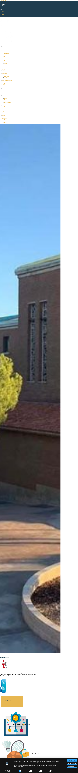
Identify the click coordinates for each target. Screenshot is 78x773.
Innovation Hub (5, 50)
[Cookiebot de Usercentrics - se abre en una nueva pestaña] (7, 771)
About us (4, 46)
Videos (5, 54)
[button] (23, 9)
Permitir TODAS (72, 760)
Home (3, 45)
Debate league (5, 52)
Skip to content (3, 0)
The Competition (7, 59)
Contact (3, 4)
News (3, 2)
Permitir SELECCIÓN (72, 763)
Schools (3, 47)
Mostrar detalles (57, 770)
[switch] (30, 771)
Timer (5, 56)
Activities (4, 49)
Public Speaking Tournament (7, 57)
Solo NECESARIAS (71, 766)
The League (6, 53)
